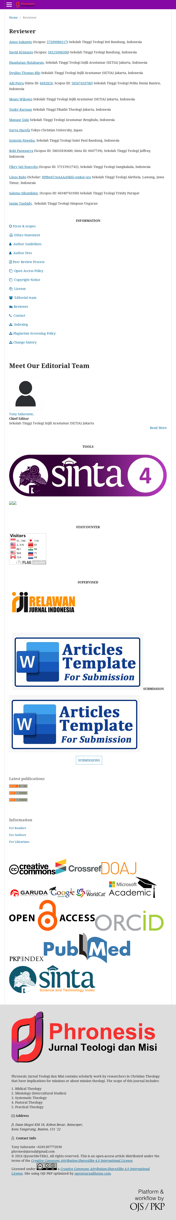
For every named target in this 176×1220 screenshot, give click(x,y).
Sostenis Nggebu (22, 140)
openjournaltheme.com (92, 1173)
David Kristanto (21, 52)
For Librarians (19, 842)
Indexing (21, 324)
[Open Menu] (9, 4)
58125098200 (58, 52)
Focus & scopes (24, 226)
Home (13, 17)
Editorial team (25, 297)
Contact (19, 315)
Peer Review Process (28, 262)
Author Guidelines (27, 244)
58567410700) (82, 83)
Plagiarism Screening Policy (34, 333)
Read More (158, 428)
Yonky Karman (20, 109)
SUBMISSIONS (89, 760)
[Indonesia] (74, 751)
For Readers (17, 828)
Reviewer (21, 306)
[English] (77, 689)
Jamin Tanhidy (20, 203)
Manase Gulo (19, 120)
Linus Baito (17, 177)
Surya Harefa (19, 130)
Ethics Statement (27, 235)
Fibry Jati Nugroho (23, 167)
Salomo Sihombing (23, 193)
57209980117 (57, 42)
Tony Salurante (21, 414)
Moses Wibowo (20, 99)
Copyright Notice (27, 280)
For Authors (17, 835)
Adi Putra (16, 83)
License (20, 288)
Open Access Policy (28, 271)
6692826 (46, 83)
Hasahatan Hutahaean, (27, 62)
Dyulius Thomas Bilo (24, 73)
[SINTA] (88, 499)
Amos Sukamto (20, 42)
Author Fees (22, 253)
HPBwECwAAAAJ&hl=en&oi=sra (66, 177)
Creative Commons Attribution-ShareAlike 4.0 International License (81, 1160)
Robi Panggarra (21, 150)
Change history (25, 342)
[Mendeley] (11, 503)
